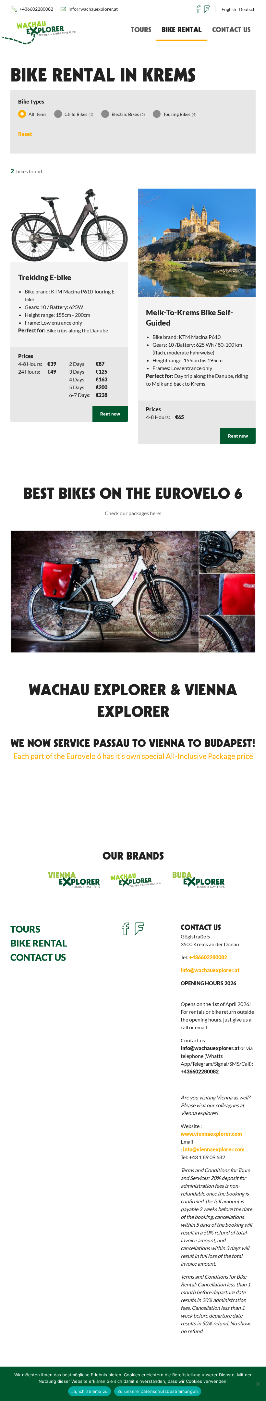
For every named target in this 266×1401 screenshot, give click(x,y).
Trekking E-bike (44, 277)
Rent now (110, 413)
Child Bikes (79, 114)
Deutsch (247, 9)
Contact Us (231, 29)
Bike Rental (182, 29)
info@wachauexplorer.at (93, 9)
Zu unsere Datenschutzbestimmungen (157, 1391)
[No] (258, 1384)
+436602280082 (36, 9)
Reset (25, 134)
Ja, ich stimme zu (89, 1391)
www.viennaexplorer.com (211, 1134)
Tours (141, 29)
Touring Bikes (180, 114)
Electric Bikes (128, 114)
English (229, 9)
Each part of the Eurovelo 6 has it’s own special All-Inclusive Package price (133, 756)
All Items (37, 114)
